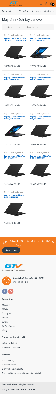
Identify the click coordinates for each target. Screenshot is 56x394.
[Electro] (15, 3)
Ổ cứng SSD (7, 313)
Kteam (32, 389)
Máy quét (6, 305)
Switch (5, 322)
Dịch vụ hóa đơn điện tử (12, 369)
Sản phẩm (23, 11)
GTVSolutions (10, 384)
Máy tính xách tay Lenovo (13, 35)
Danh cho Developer (11, 347)
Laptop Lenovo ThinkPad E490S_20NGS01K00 (14, 118)
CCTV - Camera (8, 326)
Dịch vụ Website (9, 364)
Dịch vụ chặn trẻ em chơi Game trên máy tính (21, 373)
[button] (41, 3)
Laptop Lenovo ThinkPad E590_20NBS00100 (14, 78)
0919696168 (20, 281)
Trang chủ (6, 11)
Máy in (5, 309)
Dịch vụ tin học (8, 360)
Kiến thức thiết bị (9, 343)
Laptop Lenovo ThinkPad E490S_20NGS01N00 (40, 78)
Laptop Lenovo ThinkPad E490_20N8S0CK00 (40, 157)
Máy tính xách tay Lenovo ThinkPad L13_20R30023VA (15, 39)
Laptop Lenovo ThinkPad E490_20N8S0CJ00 (14, 196)
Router (5, 317)
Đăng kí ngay (11, 250)
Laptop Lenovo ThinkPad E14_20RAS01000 (14, 157)
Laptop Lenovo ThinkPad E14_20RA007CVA (40, 118)
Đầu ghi (5, 330)
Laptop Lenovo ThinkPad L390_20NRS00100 (40, 39)
